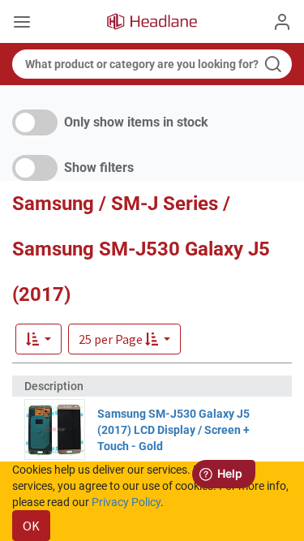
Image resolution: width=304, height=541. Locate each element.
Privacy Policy (126, 502)
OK (31, 525)
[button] (124, 339)
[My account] (282, 22)
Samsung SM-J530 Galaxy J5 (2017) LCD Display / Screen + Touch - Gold (173, 430)
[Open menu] (22, 23)
